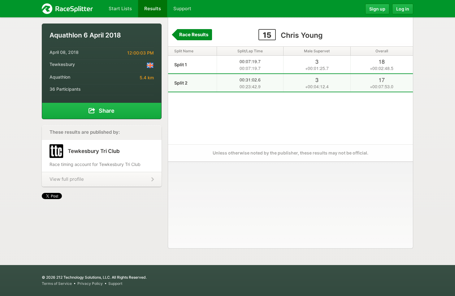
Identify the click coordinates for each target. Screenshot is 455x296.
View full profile (67, 179)
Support (115, 283)
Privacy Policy (90, 283)
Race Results (193, 34)
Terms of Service (57, 283)
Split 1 (180, 64)
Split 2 (181, 82)
